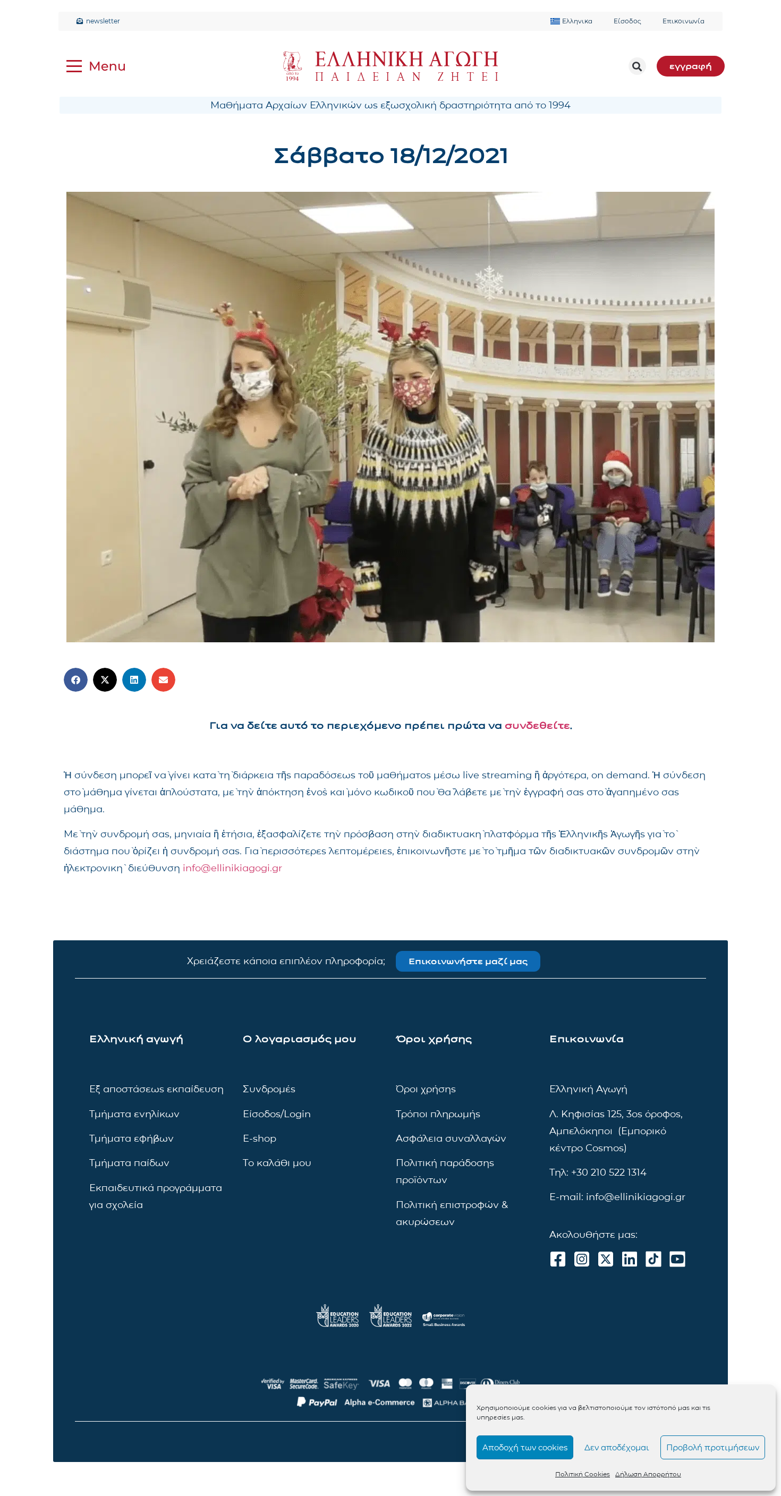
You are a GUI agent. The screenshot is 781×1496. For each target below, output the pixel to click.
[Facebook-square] (557, 1259)
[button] (637, 66)
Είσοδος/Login (277, 1114)
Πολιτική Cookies (582, 1474)
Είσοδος (627, 21)
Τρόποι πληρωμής (438, 1114)
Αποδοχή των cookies (524, 1447)
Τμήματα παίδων (129, 1163)
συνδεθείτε (537, 726)
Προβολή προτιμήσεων (712, 1447)
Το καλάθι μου (277, 1163)
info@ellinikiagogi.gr (232, 868)
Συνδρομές (269, 1089)
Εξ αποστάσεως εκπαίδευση (156, 1089)
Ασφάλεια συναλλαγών (451, 1138)
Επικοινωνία (683, 21)
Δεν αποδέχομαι (616, 1447)
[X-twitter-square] (605, 1259)
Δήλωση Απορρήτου (648, 1474)
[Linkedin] (629, 1259)
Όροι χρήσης (426, 1089)
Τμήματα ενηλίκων (134, 1114)
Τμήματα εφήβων (131, 1138)
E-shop (259, 1138)
